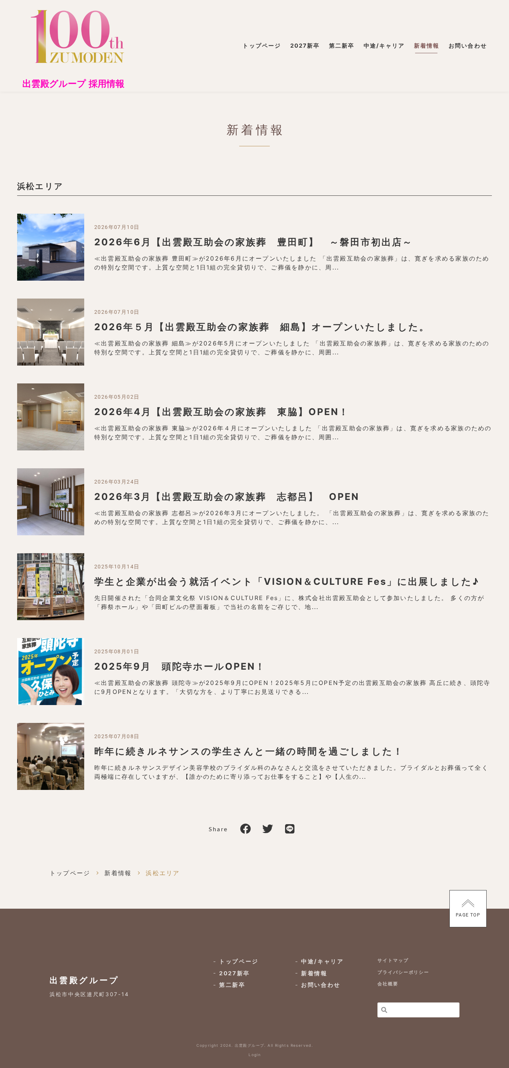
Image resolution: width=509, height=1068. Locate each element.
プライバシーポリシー (403, 972)
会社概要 (387, 983)
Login (255, 1054)
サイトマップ (393, 960)
